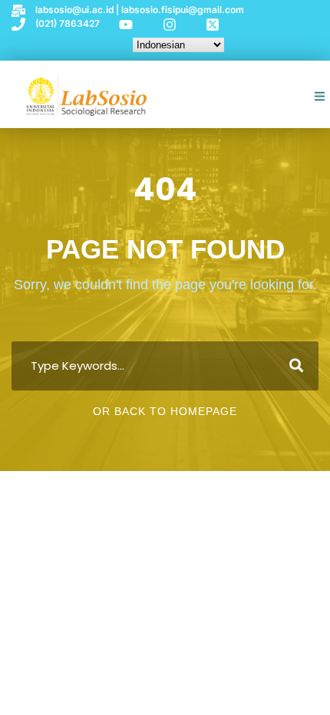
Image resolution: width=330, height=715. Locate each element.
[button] (320, 96)
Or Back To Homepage (165, 411)
